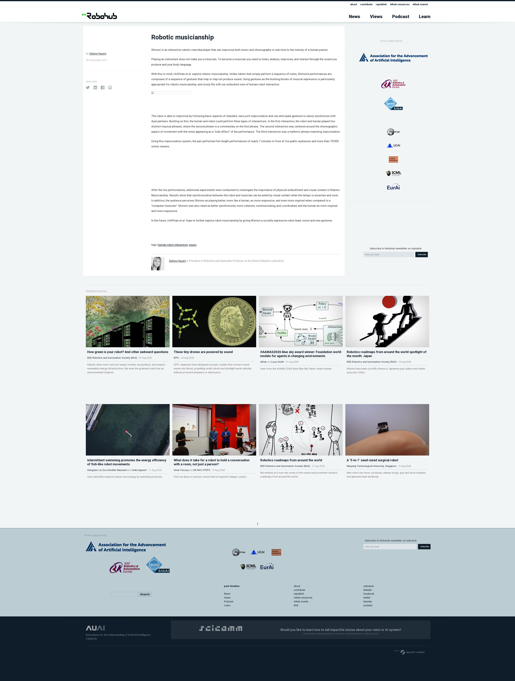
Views (376, 16)
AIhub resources (399, 4)
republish (381, 4)
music (193, 244)
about (353, 4)
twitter (367, 597)
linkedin (367, 590)
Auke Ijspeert (139, 470)
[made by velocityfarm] (409, 652)
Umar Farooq (181, 470)
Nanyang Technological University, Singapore (371, 466)
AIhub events (420, 4)
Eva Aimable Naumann (115, 470)
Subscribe (422, 254)
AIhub (263, 361)
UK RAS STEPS (201, 470)
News (354, 16)
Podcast (400, 16)
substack (368, 586)
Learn (425, 16)
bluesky (367, 601)
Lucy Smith (277, 361)
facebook (368, 593)
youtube (367, 605)
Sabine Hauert (97, 53)
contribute (366, 4)
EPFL (176, 357)
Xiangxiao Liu (94, 470)
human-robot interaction (173, 244)
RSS (296, 605)
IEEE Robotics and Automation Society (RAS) (112, 357)
